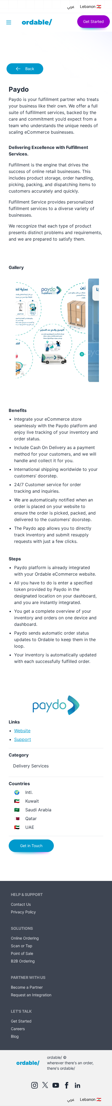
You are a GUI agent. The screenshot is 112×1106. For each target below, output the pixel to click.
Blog (15, 1036)
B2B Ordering (23, 961)
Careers (18, 1028)
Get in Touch (31, 845)
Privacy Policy (23, 912)
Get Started (93, 21)
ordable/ (37, 22)
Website (22, 730)
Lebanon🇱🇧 (90, 6)
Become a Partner (27, 987)
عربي (70, 6)
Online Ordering (25, 938)
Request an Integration (31, 995)
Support (22, 739)
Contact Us (21, 904)
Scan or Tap (21, 945)
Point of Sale (22, 953)
